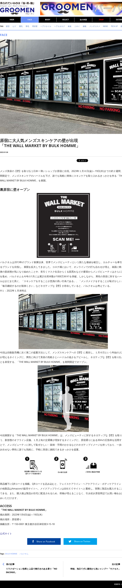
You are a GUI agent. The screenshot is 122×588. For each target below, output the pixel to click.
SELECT (65, 19)
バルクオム (23, 553)
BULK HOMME (11, 553)
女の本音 (83, 19)
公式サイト (6, 533)
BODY (47, 19)
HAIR (12, 19)
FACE (30, 19)
